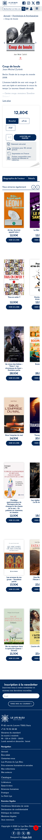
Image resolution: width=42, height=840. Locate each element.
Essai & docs (6, 786)
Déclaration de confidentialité (14, 809)
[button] (24, 3)
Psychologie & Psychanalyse (25, 16)
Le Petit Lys (6, 796)
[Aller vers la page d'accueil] (21, 718)
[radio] (12, 121)
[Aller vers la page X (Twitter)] (23, 833)
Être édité (5, 755)
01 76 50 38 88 (10, 729)
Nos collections (8, 769)
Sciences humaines (10, 789)
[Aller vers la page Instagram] (18, 833)
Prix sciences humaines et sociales (17, 765)
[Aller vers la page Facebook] (14, 833)
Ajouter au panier (25, 137)
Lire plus (7, 100)
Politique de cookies (10, 813)
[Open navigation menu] (37, 8)
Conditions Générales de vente (15, 806)
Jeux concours (7, 820)
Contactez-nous (8, 758)
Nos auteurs (6, 772)
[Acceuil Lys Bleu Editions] (10, 3)
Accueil (7, 16)
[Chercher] (23, 9)
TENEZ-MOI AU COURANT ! (21, 704)
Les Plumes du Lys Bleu (12, 762)
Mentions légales (8, 816)
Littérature (6, 782)
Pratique (5, 793)
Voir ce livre (14, 240)
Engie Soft (27, 837)
